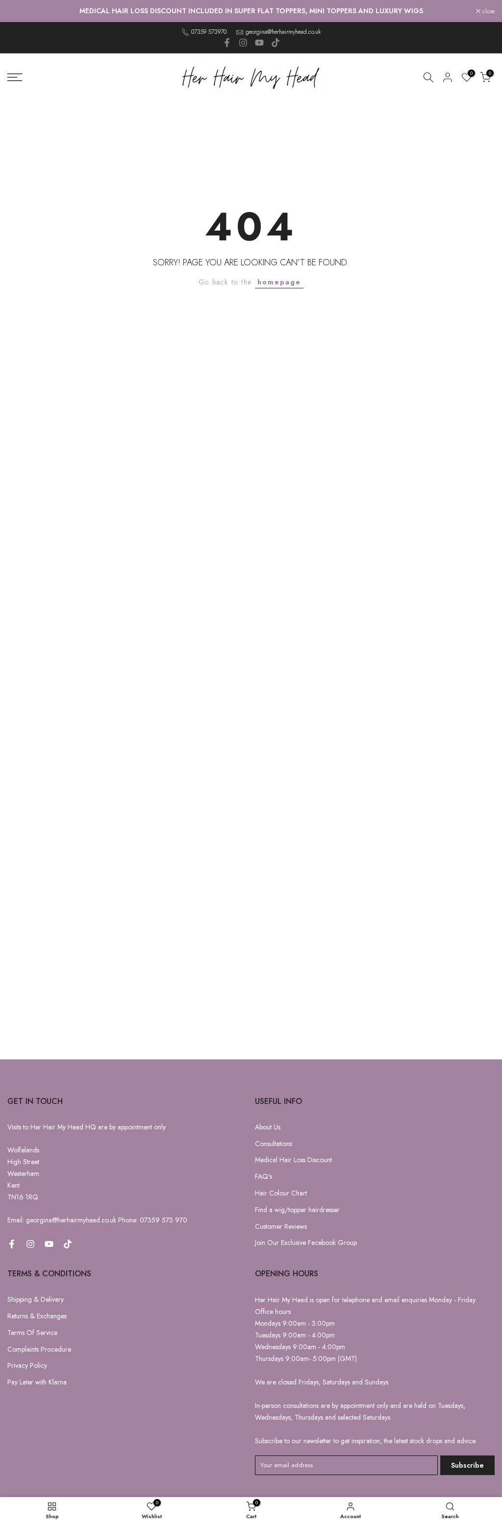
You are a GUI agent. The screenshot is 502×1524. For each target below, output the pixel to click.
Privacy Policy (27, 1365)
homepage (279, 282)
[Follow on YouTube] (259, 42)
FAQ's (263, 1176)
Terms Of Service (32, 1332)
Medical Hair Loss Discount (293, 1160)
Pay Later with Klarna (37, 1382)
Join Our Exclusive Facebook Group (306, 1242)
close (19, 11)
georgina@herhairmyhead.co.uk (283, 31)
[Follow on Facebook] (227, 42)
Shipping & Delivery (35, 1299)
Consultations (273, 1144)
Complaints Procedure (39, 1349)
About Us (267, 1127)
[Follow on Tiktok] (275, 42)
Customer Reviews (281, 1226)
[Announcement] (251, 11)
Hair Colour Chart (281, 1193)
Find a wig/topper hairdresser (297, 1210)
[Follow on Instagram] (243, 42)
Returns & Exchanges (37, 1316)
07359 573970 (208, 31)
